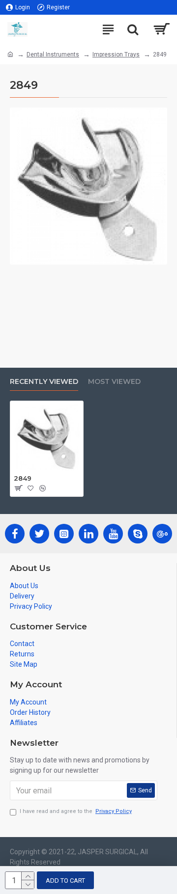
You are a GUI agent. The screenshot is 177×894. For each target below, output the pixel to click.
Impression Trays (116, 54)
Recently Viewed (44, 382)
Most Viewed (114, 382)
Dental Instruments (53, 54)
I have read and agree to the (76, 811)
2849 (22, 478)
